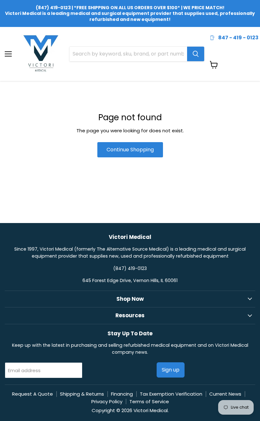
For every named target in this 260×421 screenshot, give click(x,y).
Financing (122, 394)
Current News (225, 394)
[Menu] (8, 37)
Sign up (170, 369)
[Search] (195, 54)
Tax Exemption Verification (171, 394)
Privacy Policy (106, 401)
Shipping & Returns (82, 394)
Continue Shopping (130, 149)
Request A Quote (32, 394)
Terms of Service (149, 401)
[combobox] (128, 54)
